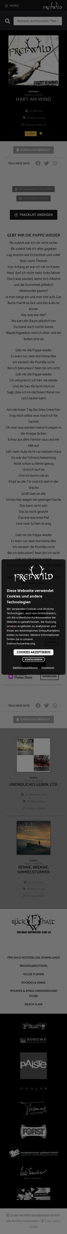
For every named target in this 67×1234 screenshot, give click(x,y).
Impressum (48, 667)
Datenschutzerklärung (25, 667)
